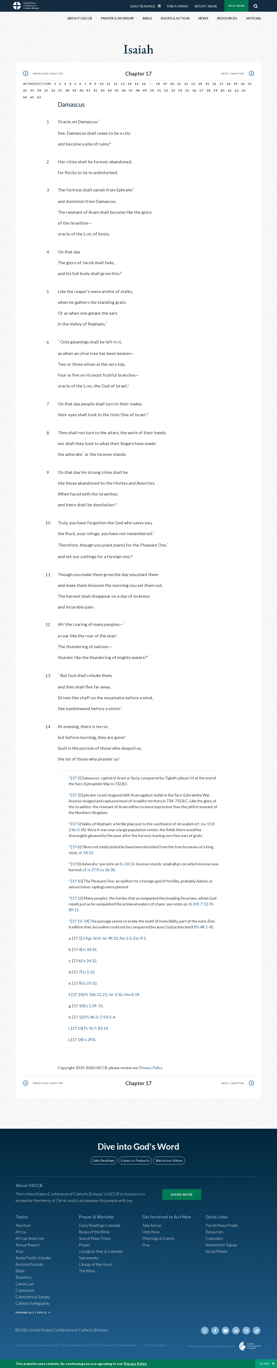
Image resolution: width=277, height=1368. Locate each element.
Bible (20, 1270)
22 (186, 84)
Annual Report (28, 1244)
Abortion (23, 1225)
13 (123, 84)
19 (165, 84)
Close (265, 1363)
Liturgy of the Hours (96, 1264)
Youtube (225, 1330)
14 (130, 84)
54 (180, 90)
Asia (19, 1251)
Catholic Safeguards (32, 1303)
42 (95, 90)
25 (207, 84)
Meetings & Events (158, 1238)
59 (215, 90)
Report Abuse (206, 6)
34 (39, 90)
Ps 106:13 (92, 994)
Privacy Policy (151, 1067)
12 (116, 84)
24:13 (88, 852)
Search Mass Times (95, 1238)
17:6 (75, 846)
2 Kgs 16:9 (91, 938)
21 (179, 84)
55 (187, 90)
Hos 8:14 (131, 994)
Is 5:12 (88, 972)
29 (236, 84)
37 (60, 90)
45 (117, 90)
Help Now (236, 5)
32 (25, 90)
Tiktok (257, 1330)
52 (166, 90)
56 (194, 90)
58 (208, 90)
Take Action (151, 1225)
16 (144, 84)
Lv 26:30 (107, 869)
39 (74, 90)
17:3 (75, 795)
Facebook (215, 1330)
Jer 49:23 (110, 938)
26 (214, 84)
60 (223, 90)
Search (255, 5)
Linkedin (236, 1330)
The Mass (87, 1270)
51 (159, 90)
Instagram (246, 1330)
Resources (214, 1231)
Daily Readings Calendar (161, 6)
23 (193, 84)
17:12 (77, 898)
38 (67, 90)
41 (88, 90)
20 (172, 84)
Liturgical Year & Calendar (101, 1251)
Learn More (182, 1194)
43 (103, 90)
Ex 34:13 (126, 863)
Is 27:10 (89, 983)
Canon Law (25, 1283)
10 (101, 84)
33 (32, 90)
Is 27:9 (93, 869)
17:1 (75, 777)
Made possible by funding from (212, 1346)
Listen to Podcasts (135, 1160)
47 (131, 90)
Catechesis (25, 1290)
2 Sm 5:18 (77, 829)
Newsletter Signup (221, 1244)
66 (39, 97)
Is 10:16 (89, 949)
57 (201, 90)
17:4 (77, 949)
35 (46, 90)
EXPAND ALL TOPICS (31, 1312)
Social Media (216, 1251)
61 (230, 90)
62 (237, 90)
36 (53, 90)
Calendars (214, 1238)
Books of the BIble (94, 1231)
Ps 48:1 (201, 926)
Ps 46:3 (91, 1017)
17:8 (75, 863)
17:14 (77, 1039)
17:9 (77, 983)
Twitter (205, 1330)
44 (110, 90)
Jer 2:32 (115, 994)
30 (243, 84)
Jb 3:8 (193, 904)
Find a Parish (177, 6)
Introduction (37, 84)
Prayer (84, 1244)
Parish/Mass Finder (222, 1225)
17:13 (77, 921)
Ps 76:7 (90, 1028)
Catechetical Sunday (33, 1296)
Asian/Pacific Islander (34, 1257)
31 (250, 84)
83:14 (103, 1028)
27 (221, 84)
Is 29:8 (89, 1039)
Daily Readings (142, 6)
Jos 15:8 (207, 823)
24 (200, 84)
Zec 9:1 (139, 938)
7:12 (204, 904)
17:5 (75, 823)
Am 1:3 (125, 938)
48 (138, 90)
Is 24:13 (89, 960)
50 (152, 90)
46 (124, 90)
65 (32, 97)
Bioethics (24, 1277)
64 (25, 97)
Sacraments (88, 1257)
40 (81, 90)
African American (30, 1238)
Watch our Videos (169, 1160)
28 (228, 84)
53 (173, 90)
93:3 (107, 1017)
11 (108, 84)
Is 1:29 (90, 1005)
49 (145, 90)
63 (244, 90)
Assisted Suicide (29, 1264)
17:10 (77, 881)
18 (158, 84)
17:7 (77, 972)
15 (137, 84)
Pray (146, 1244)
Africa (21, 1231)
